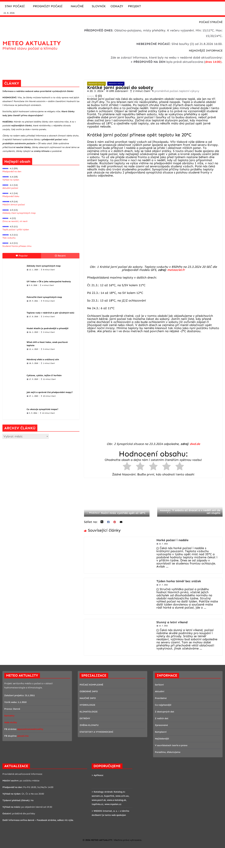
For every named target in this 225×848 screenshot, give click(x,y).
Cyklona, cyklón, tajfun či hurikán (44, 375)
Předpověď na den (11, 171)
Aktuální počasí (10, 188)
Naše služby (10, 722)
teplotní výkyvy (189, 91)
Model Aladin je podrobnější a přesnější (47, 328)
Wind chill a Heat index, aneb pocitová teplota (47, 344)
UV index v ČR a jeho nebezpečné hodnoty (49, 281)
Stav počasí (15, 6)
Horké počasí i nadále (172, 540)
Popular (23, 255)
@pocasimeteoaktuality (30, 729)
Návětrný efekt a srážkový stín (43, 359)
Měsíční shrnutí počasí (13, 204)
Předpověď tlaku (10, 196)
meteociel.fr (176, 270)
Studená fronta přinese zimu (17, 246)
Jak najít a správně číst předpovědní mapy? (50, 392)
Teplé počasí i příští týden (15, 229)
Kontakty (9, 715)
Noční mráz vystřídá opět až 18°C (115, 513)
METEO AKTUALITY (31, 43)
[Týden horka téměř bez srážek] (118, 579)
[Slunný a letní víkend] (118, 620)
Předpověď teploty (96, 84)
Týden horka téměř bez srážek (178, 581)
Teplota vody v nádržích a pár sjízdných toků (50, 312)
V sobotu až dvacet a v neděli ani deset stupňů (190, 511)
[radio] (127, 467)
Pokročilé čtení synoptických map (44, 297)
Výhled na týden (10, 179)
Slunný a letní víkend (172, 622)
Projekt (134, 6)
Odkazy (117, 6)
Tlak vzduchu (9, 238)
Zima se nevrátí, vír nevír (15, 221)
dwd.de (195, 444)
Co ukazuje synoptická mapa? (42, 409)
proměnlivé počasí (166, 91)
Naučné (77, 6)
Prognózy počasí (47, 6)
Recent (62, 255)
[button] (26, 6)
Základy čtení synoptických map (19, 213)
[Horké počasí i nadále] (118, 538)
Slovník (99, 6)
